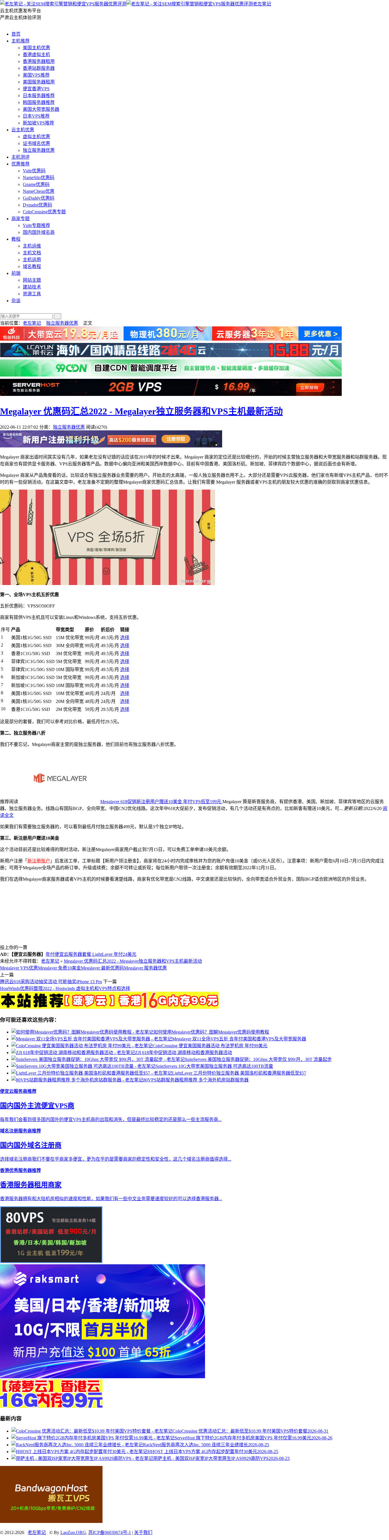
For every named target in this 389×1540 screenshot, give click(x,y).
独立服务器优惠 (39, 150)
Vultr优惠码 (34, 170)
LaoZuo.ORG (73, 1532)
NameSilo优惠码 (38, 177)
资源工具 (32, 293)
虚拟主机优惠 (36, 136)
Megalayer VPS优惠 (19, 968)
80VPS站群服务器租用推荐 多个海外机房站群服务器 (196, 1079)
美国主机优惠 (36, 47)
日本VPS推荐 (36, 116)
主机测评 (20, 157)
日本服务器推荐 (39, 95)
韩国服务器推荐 (39, 102)
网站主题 (32, 280)
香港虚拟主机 (36, 54)
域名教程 (32, 266)
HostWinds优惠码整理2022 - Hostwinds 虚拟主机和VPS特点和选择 (65, 988)
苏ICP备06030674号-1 (109, 1532)
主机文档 (32, 252)
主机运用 (32, 259)
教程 (16, 239)
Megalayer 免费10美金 (59, 968)
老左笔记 (262, 3)
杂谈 (16, 300)
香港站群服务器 (39, 68)
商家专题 (20, 218)
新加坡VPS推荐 (38, 122)
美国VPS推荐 (36, 75)
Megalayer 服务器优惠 (145, 968)
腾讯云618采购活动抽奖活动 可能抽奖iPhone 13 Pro (51, 981)
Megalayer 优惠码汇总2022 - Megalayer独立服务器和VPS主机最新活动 (141, 411)
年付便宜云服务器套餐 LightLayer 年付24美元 (91, 954)
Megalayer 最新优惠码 (102, 968)
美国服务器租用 (39, 81)
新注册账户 (38, 860)
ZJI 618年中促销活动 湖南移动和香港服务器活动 (183, 1052)
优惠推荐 (20, 163)
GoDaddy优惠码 (38, 198)
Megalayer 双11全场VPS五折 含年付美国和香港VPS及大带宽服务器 (239, 1038)
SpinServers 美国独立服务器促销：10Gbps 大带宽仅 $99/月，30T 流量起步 (258, 1059)
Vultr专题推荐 (36, 225)
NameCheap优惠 (38, 191)
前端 (16, 273)
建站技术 (32, 287)
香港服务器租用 (39, 61)
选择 (124, 637)
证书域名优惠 (36, 143)
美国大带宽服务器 (41, 109)
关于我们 (143, 1532)
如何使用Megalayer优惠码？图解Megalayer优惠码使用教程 (211, 1032)
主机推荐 (20, 40)
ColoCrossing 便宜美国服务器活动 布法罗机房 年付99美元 (210, 1045)
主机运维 (32, 246)
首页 (16, 34)
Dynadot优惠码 (37, 205)
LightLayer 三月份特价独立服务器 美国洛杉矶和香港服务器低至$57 (239, 1073)
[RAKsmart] (109, 1007)
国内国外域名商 (39, 232)
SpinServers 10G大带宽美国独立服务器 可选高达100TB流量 (214, 1066)
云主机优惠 (22, 129)
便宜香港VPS (36, 88)
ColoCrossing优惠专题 (44, 211)
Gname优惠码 (36, 184)
